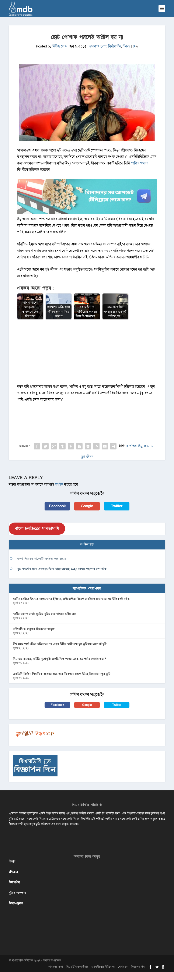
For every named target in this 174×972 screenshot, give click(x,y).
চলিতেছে (13, 872)
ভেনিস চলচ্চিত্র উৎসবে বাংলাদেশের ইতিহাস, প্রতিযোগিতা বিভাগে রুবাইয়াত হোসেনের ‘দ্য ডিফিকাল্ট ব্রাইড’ (71, 599)
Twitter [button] (116, 506)
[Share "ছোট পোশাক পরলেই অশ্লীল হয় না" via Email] (105, 446)
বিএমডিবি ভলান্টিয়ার (77, 967)
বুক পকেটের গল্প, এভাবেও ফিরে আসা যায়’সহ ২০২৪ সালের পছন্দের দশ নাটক (62, 569)
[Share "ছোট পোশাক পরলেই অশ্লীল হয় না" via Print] (113, 446)
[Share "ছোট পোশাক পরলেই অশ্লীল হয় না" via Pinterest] (71, 446)
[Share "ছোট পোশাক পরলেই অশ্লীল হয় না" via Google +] (54, 446)
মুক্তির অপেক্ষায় (17, 893)
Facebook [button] (57, 506)
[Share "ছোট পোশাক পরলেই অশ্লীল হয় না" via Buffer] (88, 446)
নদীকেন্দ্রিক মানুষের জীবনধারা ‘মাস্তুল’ (34, 629)
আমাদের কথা (55, 967)
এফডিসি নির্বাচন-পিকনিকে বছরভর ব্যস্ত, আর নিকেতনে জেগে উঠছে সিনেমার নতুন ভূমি (61, 674)
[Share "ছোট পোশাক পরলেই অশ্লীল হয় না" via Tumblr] (62, 446)
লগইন (59, 484)
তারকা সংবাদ (98, 46)
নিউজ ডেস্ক (59, 46)
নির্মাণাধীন (114, 46)
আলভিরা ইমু (134, 446)
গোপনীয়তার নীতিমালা (103, 967)
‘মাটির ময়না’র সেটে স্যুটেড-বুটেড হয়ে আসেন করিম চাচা (44, 614)
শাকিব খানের (139, 163)
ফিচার (126, 46)
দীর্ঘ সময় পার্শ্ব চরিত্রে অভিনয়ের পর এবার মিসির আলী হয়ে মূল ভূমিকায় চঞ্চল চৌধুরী (59, 644)
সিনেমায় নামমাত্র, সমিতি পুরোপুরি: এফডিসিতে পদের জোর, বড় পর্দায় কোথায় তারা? (59, 659)
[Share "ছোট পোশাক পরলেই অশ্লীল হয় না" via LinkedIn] (79, 446)
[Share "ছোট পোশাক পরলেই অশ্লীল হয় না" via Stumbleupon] (96, 446)
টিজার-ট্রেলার (16, 903)
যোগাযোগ (123, 967)
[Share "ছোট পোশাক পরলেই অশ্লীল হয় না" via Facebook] (37, 446)
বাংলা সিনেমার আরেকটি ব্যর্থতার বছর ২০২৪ (41, 559)
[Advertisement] (87, 354)
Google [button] (87, 506)
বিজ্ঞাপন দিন (138, 967)
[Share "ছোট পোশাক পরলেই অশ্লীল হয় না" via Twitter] (45, 446)
